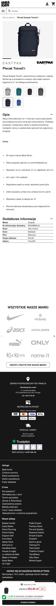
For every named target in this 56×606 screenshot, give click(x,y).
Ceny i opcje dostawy (12, 509)
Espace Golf (7, 535)
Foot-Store (7, 538)
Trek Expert (34, 548)
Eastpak (12, 63)
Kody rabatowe (9, 481)
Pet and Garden (36, 529)
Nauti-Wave (7, 560)
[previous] (2, 336)
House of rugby (9, 551)
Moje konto (7, 469)
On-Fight (6, 563)
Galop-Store (7, 541)
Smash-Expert (35, 535)
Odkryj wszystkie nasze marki (28, 364)
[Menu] (3, 11)
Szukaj (15, 10)
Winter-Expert (35, 560)
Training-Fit (34, 544)
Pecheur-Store (35, 526)
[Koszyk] (53, 4)
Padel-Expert (35, 523)
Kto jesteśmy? (8, 491)
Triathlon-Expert (36, 551)
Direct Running (9, 529)
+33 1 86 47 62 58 (28, 395)
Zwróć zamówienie (28, 436)
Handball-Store (9, 548)
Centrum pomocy (10, 472)
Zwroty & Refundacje (11, 500)
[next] (54, 336)
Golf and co (7, 544)
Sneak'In (33, 538)
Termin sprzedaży (10, 497)
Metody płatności (10, 506)
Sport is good (35, 541)
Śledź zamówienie (10, 475)
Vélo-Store (34, 557)
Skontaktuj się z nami (28, 387)
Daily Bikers (7, 526)
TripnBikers (34, 554)
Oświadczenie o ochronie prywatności (19, 513)
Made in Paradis (9, 557)
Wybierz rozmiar (28, 602)
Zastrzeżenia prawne (11, 503)
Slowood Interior (36, 532)
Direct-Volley (8, 532)
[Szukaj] (9, 11)
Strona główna (9, 17)
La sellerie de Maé (10, 554)
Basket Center (8, 523)
